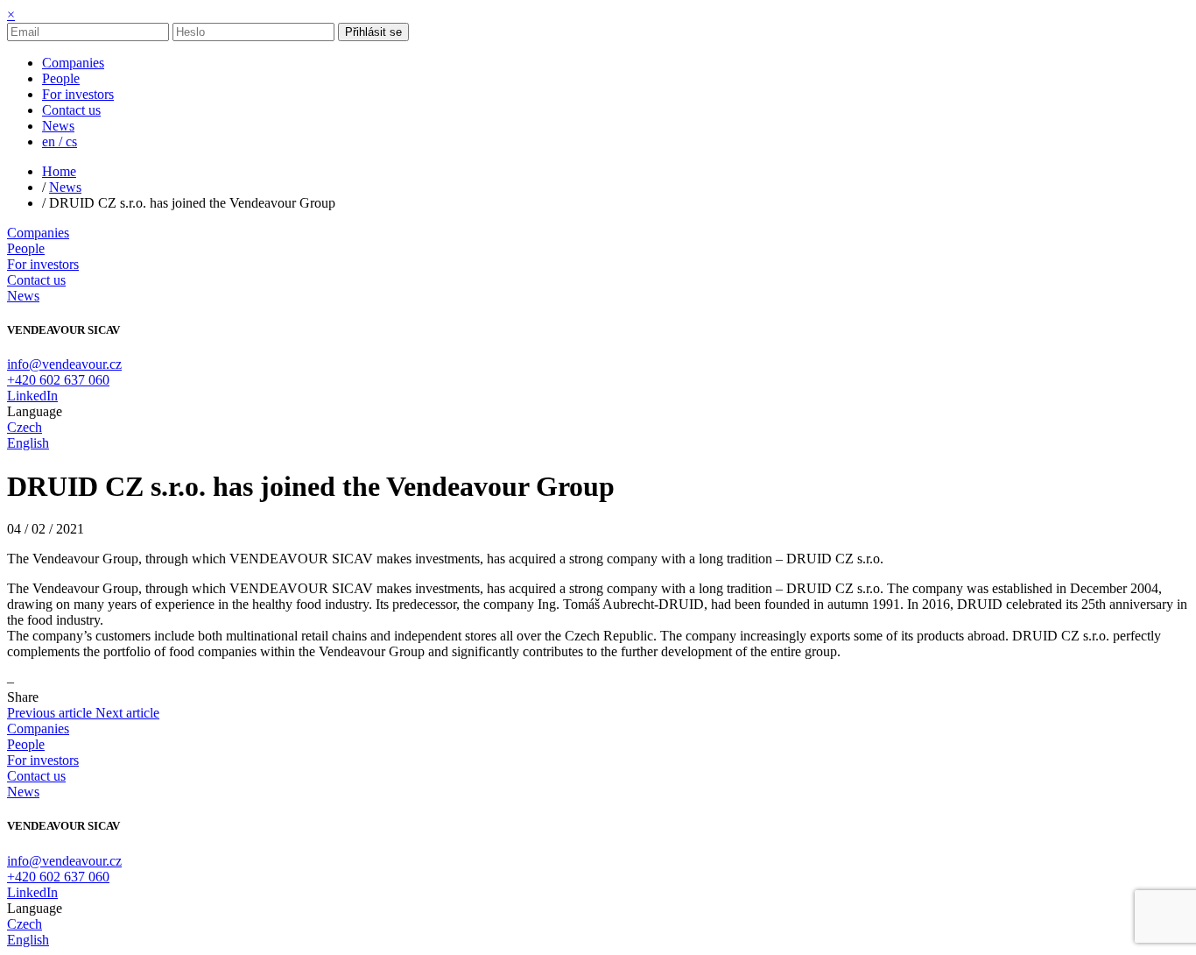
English (28, 442)
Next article (127, 712)
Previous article (51, 712)
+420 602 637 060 (58, 379)
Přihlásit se (373, 32)
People (26, 248)
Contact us (36, 279)
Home (59, 171)
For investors (43, 264)
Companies (38, 232)
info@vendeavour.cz (64, 364)
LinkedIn (32, 395)
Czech (24, 427)
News (65, 187)
